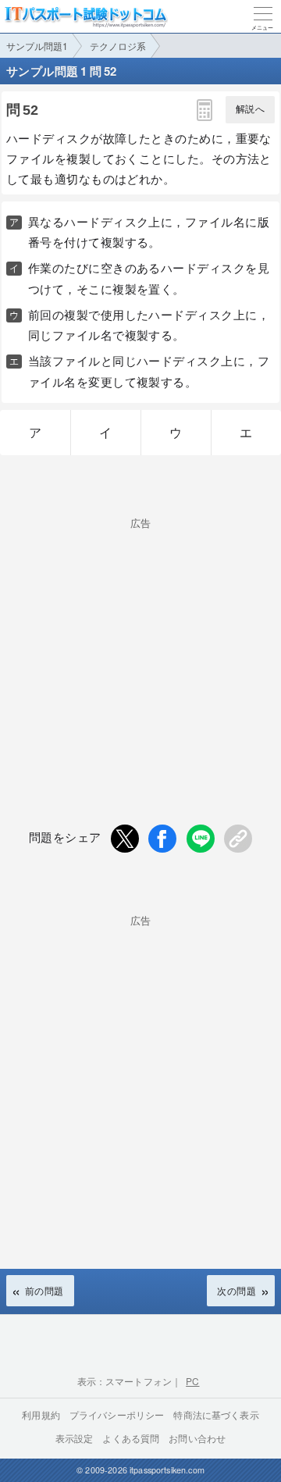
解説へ (250, 109)
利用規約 (41, 1414)
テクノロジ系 (118, 45)
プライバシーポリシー (117, 1414)
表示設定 (74, 1438)
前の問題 (44, 1290)
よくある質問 (130, 1438)
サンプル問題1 (37, 45)
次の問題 (236, 1290)
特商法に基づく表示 (215, 1414)
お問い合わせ (197, 1438)
